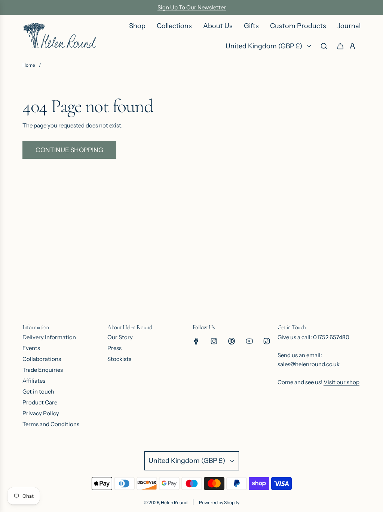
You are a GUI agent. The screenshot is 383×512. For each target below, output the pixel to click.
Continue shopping (69, 150)
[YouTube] (249, 341)
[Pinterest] (231, 341)
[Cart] (340, 46)
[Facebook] (196, 341)
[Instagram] (214, 341)
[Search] (324, 46)
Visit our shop (341, 382)
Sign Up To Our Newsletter (191, 7)
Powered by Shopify (219, 502)
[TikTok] (266, 341)
